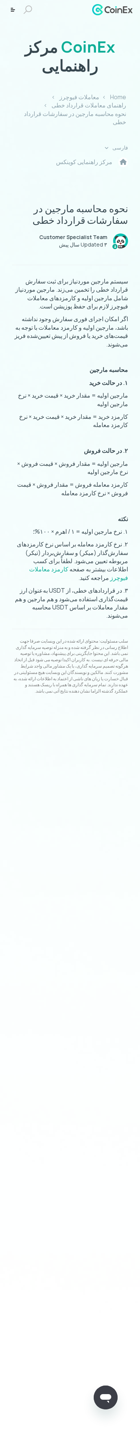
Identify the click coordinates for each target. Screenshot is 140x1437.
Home (118, 97)
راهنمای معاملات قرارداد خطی (89, 105)
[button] (29, 10)
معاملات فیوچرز (79, 97)
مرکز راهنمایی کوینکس (84, 162)
